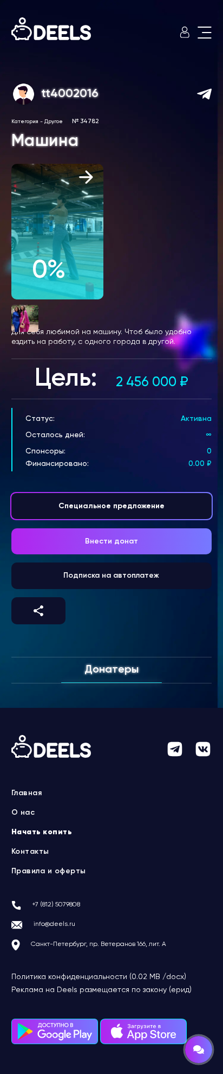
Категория (24, 121)
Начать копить (42, 832)
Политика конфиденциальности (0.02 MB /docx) (98, 977)
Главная (26, 793)
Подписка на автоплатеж (111, 575)
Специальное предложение (111, 506)
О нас (23, 812)
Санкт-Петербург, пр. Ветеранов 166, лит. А (98, 944)
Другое (53, 121)
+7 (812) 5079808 (56, 905)
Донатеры (111, 669)
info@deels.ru (54, 924)
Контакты (30, 851)
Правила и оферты (48, 871)
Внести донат (111, 541)
